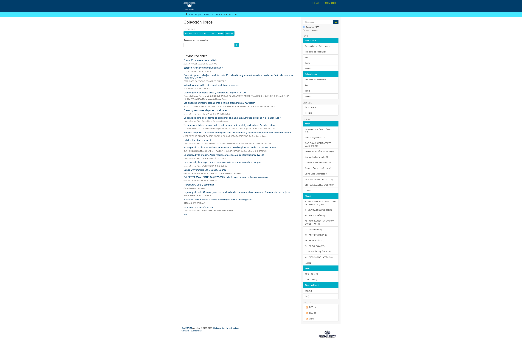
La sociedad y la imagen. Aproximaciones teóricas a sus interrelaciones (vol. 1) (224, 162)
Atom (311, 318)
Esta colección (312, 30)
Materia (229, 33)
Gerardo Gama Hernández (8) (318, 168)
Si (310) (308, 290)
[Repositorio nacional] (328, 334)
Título (220, 33)
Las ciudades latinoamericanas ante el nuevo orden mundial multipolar (219, 102)
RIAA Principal (195, 14)
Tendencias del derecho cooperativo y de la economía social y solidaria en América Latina (229, 125)
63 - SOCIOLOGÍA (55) (315, 215)
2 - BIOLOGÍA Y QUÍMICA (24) (318, 251)
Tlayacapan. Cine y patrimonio (199, 184)
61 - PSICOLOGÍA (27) (315, 246)
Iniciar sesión (310, 107)
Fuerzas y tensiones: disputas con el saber (205, 110)
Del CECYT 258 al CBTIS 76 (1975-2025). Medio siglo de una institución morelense (226, 177)
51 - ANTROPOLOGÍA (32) (316, 235)
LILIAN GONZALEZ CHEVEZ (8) (319, 179)
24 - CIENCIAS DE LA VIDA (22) (319, 257)
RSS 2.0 (312, 312)
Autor (212, 33)
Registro (308, 112)
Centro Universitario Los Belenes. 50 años (205, 169)
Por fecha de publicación (195, 33)
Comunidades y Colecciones (317, 46)
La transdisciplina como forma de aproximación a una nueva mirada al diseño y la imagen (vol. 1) (233, 117)
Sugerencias (196, 330)
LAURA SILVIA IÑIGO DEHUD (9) (319, 151)
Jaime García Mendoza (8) (316, 173)
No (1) (307, 296)
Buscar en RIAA (312, 27)
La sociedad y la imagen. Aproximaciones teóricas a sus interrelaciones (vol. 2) (224, 154)
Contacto (185, 330)
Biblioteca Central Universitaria (226, 328)
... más (308, 190)
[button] (316, 2)
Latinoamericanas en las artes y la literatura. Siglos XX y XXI (215, 92)
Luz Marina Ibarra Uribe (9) (317, 157)
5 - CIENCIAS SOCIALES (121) (318, 209)
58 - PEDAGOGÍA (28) (314, 240)
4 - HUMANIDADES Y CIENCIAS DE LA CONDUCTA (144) (320, 203)
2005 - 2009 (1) (312, 279)
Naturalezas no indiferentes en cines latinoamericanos (211, 85)
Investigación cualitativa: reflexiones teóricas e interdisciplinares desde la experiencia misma (231, 147)
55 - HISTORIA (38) (313, 229)
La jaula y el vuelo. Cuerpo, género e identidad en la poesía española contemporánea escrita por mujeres (237, 192)
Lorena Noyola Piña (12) (315, 137)
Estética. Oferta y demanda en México (203, 67)
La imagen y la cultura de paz (198, 206)
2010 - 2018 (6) (312, 274)
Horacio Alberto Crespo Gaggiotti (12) (319, 130)
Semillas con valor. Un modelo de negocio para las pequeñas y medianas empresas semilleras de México (237, 132)
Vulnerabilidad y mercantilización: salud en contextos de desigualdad (218, 199)
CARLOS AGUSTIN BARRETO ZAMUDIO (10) (318, 144)
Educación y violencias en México (201, 60)
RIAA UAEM (186, 328)
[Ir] (335, 22)
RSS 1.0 (312, 307)
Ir (236, 45)
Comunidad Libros (212, 14)
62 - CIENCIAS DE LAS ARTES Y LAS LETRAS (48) (319, 222)
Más (185, 214)
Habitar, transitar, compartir (198, 140)
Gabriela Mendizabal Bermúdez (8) (320, 162)
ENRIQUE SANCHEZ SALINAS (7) (320, 184)
